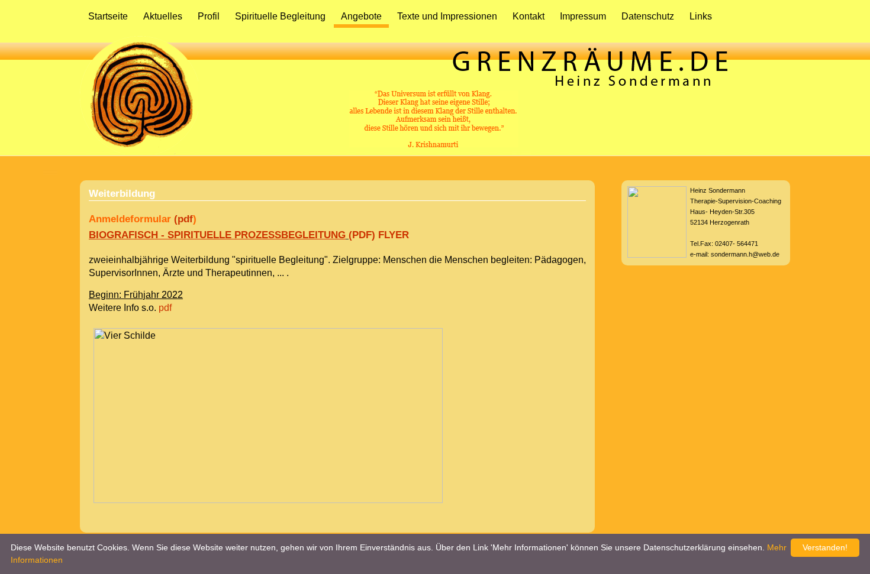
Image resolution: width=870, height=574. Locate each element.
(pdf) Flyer (379, 235)
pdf (164, 308)
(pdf (183, 219)
